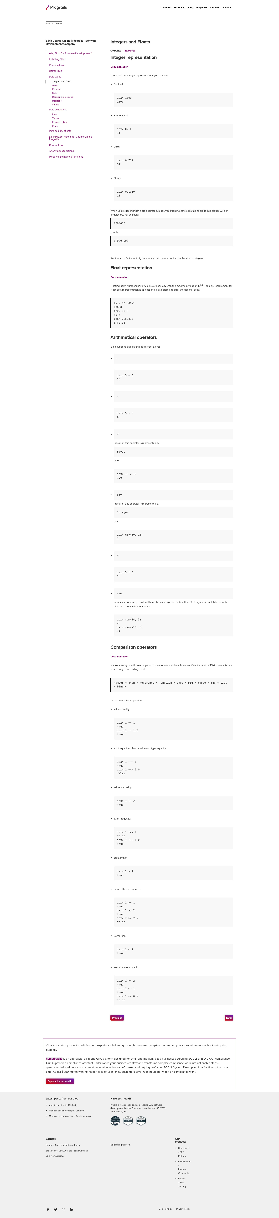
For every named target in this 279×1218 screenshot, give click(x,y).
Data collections (58, 109)
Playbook (201, 7)
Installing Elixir (57, 59)
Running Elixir (57, 65)
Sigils (54, 93)
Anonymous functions (61, 151)
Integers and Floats (62, 81)
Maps (55, 126)
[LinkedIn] (71, 1210)
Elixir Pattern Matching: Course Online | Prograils (71, 138)
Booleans (57, 100)
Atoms (55, 85)
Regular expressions (62, 97)
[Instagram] (64, 1210)
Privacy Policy (183, 1209)
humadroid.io (54, 1058)
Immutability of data (60, 131)
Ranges (56, 89)
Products (179, 7)
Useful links (55, 70)
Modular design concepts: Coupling (66, 1110)
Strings (55, 104)
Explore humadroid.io (60, 1081)
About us (166, 7)
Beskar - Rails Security (182, 1182)
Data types (55, 76)
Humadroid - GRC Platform (183, 1152)
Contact (227, 7)
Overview (115, 50)
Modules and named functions (66, 156)
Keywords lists (59, 122)
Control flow (56, 145)
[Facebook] (48, 1210)
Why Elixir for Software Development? (70, 53)
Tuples (55, 118)
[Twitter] (56, 1210)
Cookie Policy (165, 1209)
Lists (54, 114)
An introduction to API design (63, 1105)
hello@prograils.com (120, 1144)
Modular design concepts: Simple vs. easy (70, 1116)
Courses (215, 7)
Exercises (130, 50)
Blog (190, 7)
